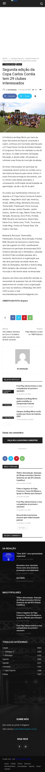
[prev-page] (4, 424)
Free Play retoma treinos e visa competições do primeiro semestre (29, 388)
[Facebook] (12, 317)
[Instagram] (25, 746)
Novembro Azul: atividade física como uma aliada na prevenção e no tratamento (27, 567)
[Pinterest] (24, 317)
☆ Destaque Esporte (16, 58)
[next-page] (8, 424)
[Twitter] (18, 317)
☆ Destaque (7, 405)
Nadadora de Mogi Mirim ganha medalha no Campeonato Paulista (26, 401)
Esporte (19, 64)
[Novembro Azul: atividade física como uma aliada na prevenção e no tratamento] (8, 568)
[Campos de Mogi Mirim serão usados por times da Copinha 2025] (8, 414)
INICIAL (5, 58)
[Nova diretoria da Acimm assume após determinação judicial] (8, 518)
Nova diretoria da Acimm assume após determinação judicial (28, 517)
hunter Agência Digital (23, 759)
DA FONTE (20, 578)
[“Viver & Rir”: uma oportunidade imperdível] (8, 557)
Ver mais (22, 528)
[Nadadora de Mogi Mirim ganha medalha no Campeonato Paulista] (8, 402)
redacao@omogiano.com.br (25, 729)
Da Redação (12, 90)
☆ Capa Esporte (8, 418)
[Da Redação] (4, 89)
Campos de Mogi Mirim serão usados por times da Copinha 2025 (28, 414)
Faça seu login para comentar (23, 440)
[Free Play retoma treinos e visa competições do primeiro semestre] (8, 389)
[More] (35, 96)
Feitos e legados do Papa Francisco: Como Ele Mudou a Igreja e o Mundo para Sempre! (29, 491)
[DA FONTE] (8, 581)
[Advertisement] (22, 30)
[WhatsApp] (30, 317)
